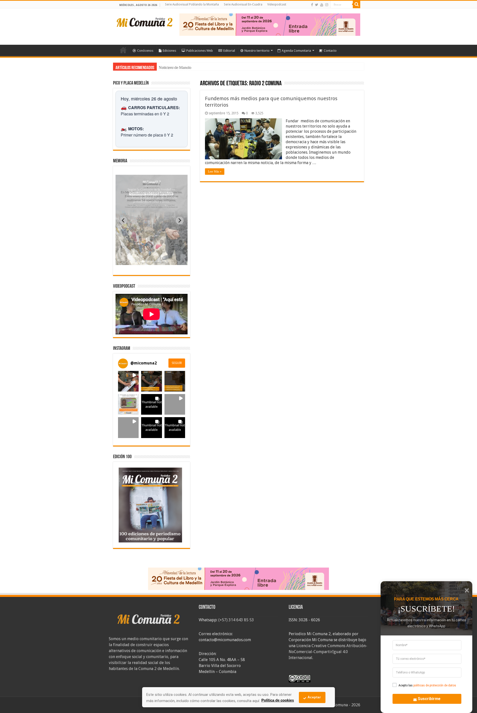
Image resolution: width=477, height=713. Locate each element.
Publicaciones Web (199, 50)
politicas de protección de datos (434, 685)
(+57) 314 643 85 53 (236, 620)
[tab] (136, 261)
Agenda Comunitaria (296, 50)
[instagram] (327, 5)
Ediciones (169, 50)
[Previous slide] (123, 220)
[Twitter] (317, 5)
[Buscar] (356, 4)
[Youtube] (322, 5)
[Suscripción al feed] (202, 84)
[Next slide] (180, 220)
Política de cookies (277, 700)
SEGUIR (177, 363)
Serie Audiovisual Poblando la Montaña (192, 4)
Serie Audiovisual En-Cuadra (243, 4)
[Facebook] (312, 5)
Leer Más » (214, 171)
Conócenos (145, 50)
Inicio (123, 50)
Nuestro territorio (257, 50)
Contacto (330, 50)
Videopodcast (276, 4)
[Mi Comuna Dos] (145, 22)
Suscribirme (429, 698)
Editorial (229, 50)
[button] (128, 381)
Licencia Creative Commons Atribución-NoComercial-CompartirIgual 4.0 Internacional (328, 651)
